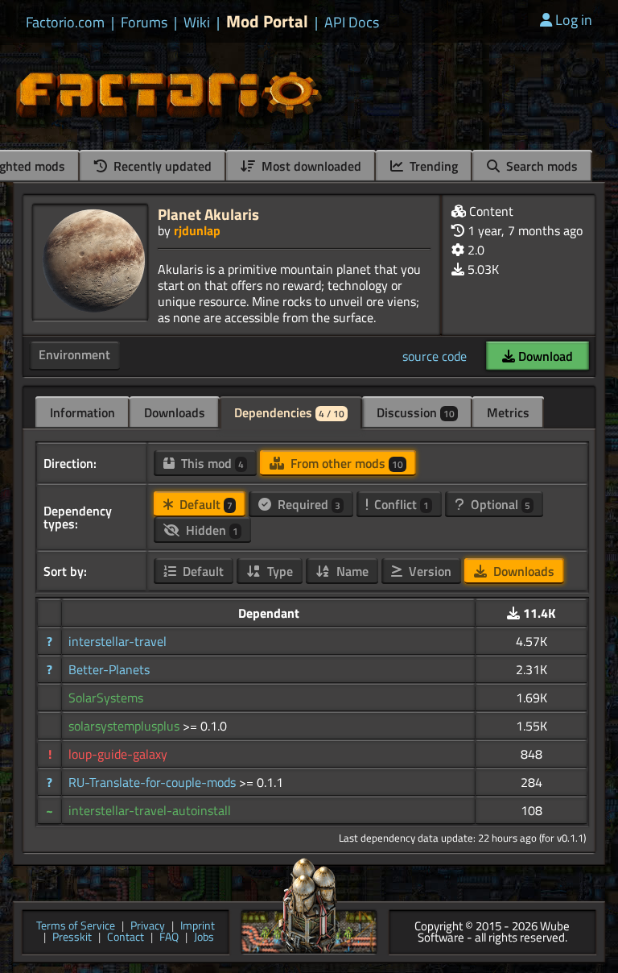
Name (351, 571)
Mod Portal (267, 21)
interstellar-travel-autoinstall (149, 810)
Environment (74, 354)
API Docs (351, 22)
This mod (211, 463)
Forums (144, 22)
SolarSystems (105, 697)
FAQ (169, 938)
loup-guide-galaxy (117, 754)
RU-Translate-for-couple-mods (153, 782)
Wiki (196, 22)
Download (544, 356)
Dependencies (289, 412)
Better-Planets (109, 669)
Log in (573, 20)
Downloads (174, 412)
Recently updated (161, 166)
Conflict (400, 504)
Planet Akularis (208, 214)
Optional (499, 504)
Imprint (197, 927)
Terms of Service (75, 927)
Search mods (540, 166)
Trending (432, 166)
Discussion (416, 412)
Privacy (147, 927)
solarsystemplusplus (125, 725)
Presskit (72, 938)
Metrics (508, 412)
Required (307, 504)
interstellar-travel (117, 641)
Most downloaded (309, 166)
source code (434, 356)
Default (204, 504)
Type (278, 571)
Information (82, 412)
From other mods (345, 463)
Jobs (204, 938)
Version (428, 571)
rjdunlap (197, 230)
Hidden (210, 530)
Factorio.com (65, 22)
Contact (125, 938)
